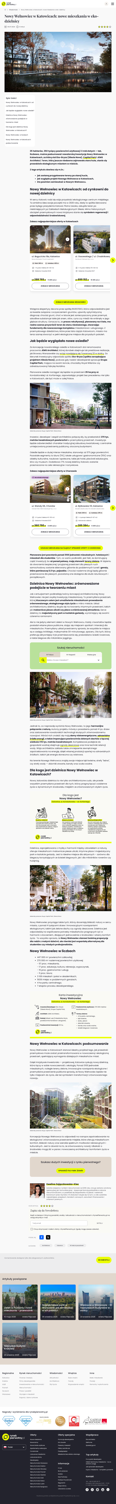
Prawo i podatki (25, 1435)
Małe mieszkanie (96, 1422)
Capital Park (89, 157)
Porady (92, 1425)
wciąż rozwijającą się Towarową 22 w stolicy (82, 353)
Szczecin (5, 1435)
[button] (67, 239)
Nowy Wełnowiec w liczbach (17, 135)
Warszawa (6, 1438)
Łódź (4, 1428)
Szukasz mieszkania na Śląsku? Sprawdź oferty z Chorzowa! (71, 556)
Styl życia (53, 1428)
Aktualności (54, 1422)
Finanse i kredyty (25, 1422)
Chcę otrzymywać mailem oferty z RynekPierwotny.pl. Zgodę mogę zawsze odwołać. (66, 1273)
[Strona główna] (5, 10)
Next (107, 260)
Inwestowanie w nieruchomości (31, 1428)
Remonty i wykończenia (99, 1428)
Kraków (5, 1425)
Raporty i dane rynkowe (28, 1441)
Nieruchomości (25, 1432)
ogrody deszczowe (69, 762)
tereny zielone (92, 569)
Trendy (71, 1425)
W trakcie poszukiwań (76, 1289)
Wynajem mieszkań (27, 1438)
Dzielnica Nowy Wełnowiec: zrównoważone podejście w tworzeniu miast (16, 118)
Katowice (60, 1289)
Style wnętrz (72, 1422)
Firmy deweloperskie (27, 1425)
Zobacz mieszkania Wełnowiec (71, 302)
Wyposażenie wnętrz (76, 1428)
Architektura (46, 1289)
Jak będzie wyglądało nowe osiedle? (20, 110)
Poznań (5, 1432)
